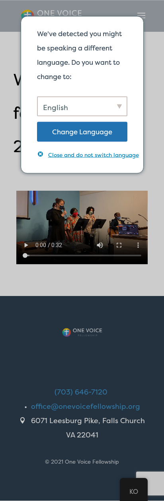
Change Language (82, 131)
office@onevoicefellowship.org (85, 406)
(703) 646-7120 (81, 392)
